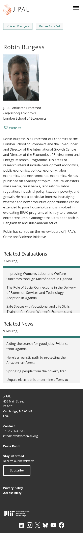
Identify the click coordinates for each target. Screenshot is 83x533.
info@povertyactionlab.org (20, 436)
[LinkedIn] (21, 525)
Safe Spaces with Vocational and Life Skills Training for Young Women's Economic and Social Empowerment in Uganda (39, 311)
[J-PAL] (16, 10)
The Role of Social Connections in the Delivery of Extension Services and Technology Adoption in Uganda (41, 292)
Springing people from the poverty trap (36, 371)
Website (15, 128)
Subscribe (17, 470)
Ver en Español (49, 26)
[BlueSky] (45, 525)
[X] (37, 525)
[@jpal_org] (29, 525)
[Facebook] (61, 525)
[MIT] (41, 513)
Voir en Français (18, 26)
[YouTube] (53, 525)
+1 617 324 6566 (14, 431)
